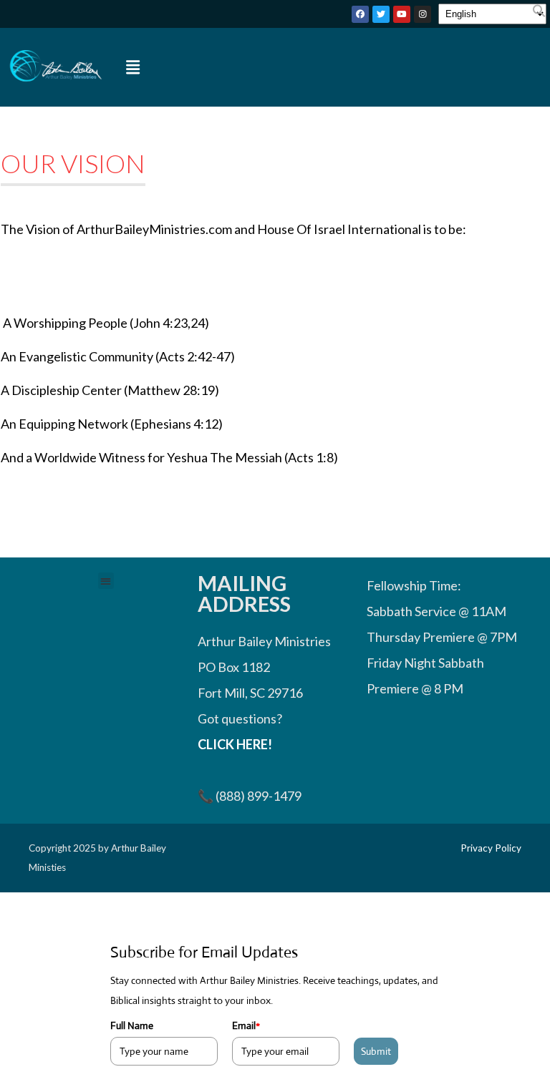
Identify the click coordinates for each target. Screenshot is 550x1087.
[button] (539, 13)
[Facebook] (360, 14)
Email (246, 1025)
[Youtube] (401, 14)
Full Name (131, 1025)
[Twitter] (381, 14)
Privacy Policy (490, 848)
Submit (376, 1051)
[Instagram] (422, 14)
